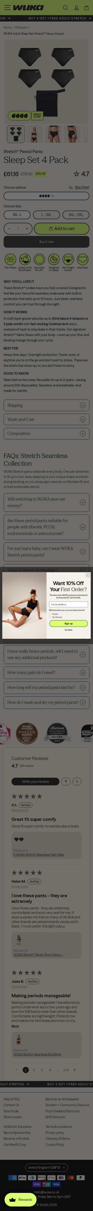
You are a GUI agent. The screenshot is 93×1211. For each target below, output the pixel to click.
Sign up (69, 623)
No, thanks (68, 630)
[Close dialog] (88, 575)
